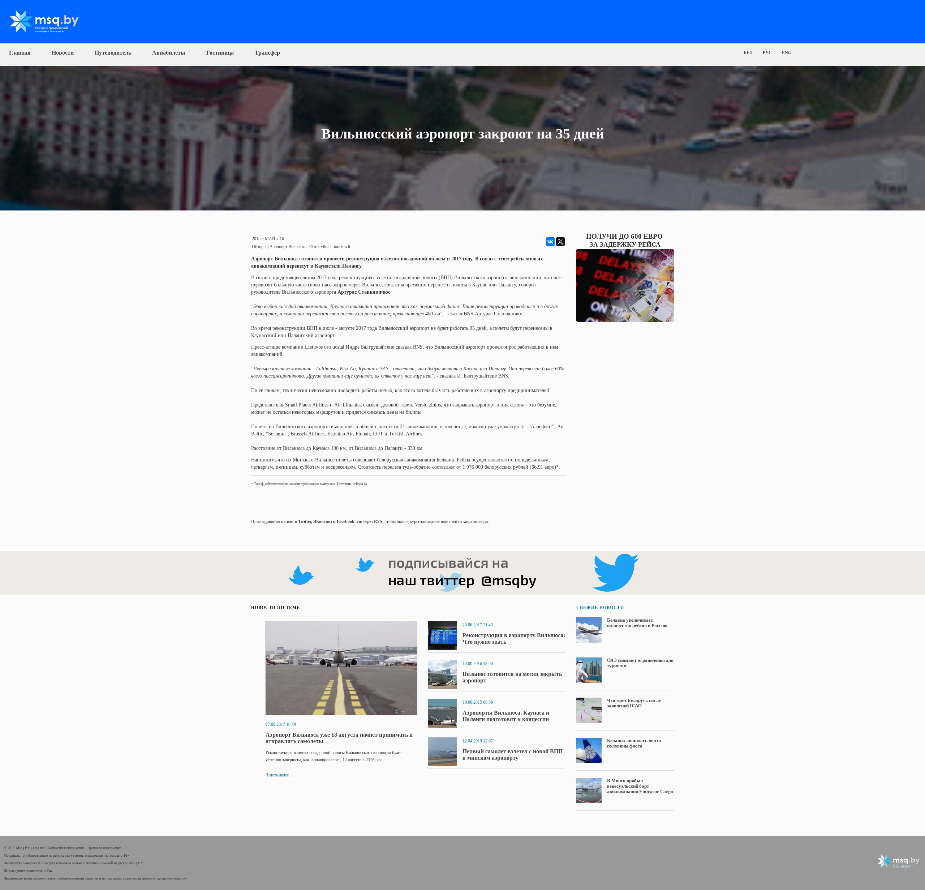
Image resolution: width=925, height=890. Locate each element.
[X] (560, 241)
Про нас (39, 848)
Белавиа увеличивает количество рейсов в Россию (637, 622)
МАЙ (270, 238)
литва (462, 151)
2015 (256, 238)
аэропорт (447, 151)
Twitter (304, 521)
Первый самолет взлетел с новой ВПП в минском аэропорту (512, 754)
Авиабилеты (168, 53)
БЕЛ (748, 52)
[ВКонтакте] (550, 241)
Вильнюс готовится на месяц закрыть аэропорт (512, 677)
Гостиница (220, 53)
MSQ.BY (136, 863)
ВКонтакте (324, 521)
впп (501, 151)
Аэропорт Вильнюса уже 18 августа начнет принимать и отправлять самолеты (339, 738)
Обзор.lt (259, 246)
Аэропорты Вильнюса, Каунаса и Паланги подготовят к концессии (505, 716)
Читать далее (280, 775)
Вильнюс (429, 151)
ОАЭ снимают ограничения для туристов (640, 662)
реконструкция (482, 151)
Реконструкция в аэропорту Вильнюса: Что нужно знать (513, 638)
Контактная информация (67, 848)
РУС (767, 52)
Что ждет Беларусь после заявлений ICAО (634, 703)
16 (282, 238)
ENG (786, 52)
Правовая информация (104, 848)
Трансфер (267, 53)
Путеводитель (113, 53)
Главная (20, 53)
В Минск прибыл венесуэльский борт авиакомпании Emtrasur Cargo (640, 786)
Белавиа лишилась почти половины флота (634, 743)
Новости (63, 53)
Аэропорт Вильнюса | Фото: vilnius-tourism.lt (310, 246)
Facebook (345, 521)
